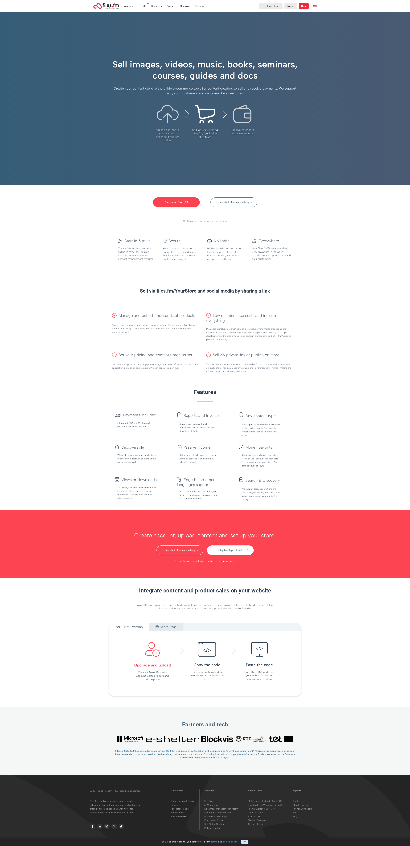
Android (266, 801)
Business (156, 6)
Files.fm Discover (257, 820)
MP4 (273, 808)
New (303, 6)
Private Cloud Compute (216, 816)
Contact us (298, 801)
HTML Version (132, 627)
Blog (295, 816)
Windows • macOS (273, 805)
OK (244, 841)
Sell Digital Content (214, 824)
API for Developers (302, 808)
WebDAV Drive (255, 812)
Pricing (174, 805)
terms (214, 841)
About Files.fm (300, 805)
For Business (177, 812)
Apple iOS (277, 801)
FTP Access (254, 816)
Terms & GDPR (179, 816)
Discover (185, 6)
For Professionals (180, 808)
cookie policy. (230, 841)
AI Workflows (211, 805)
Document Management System (221, 808)
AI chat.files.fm (256, 824)
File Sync (209, 801)
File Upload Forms (213, 820)
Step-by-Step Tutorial (230, 550)
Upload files (271, 6)
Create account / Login (183, 801)
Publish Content (212, 828)
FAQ (295, 812)
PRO (143, 6)
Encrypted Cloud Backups (217, 812)
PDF (266, 808)
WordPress (168, 627)
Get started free (174, 202)
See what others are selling (234, 202)
